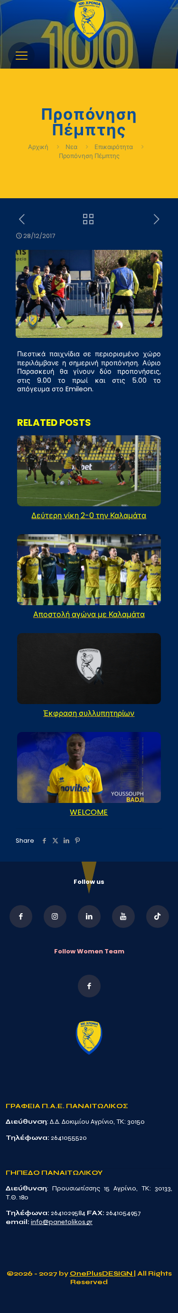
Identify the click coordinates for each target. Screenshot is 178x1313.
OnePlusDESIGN (102, 1273)
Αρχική (39, 146)
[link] (89, 21)
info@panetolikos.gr (62, 1222)
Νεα (71, 146)
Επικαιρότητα (113, 146)
